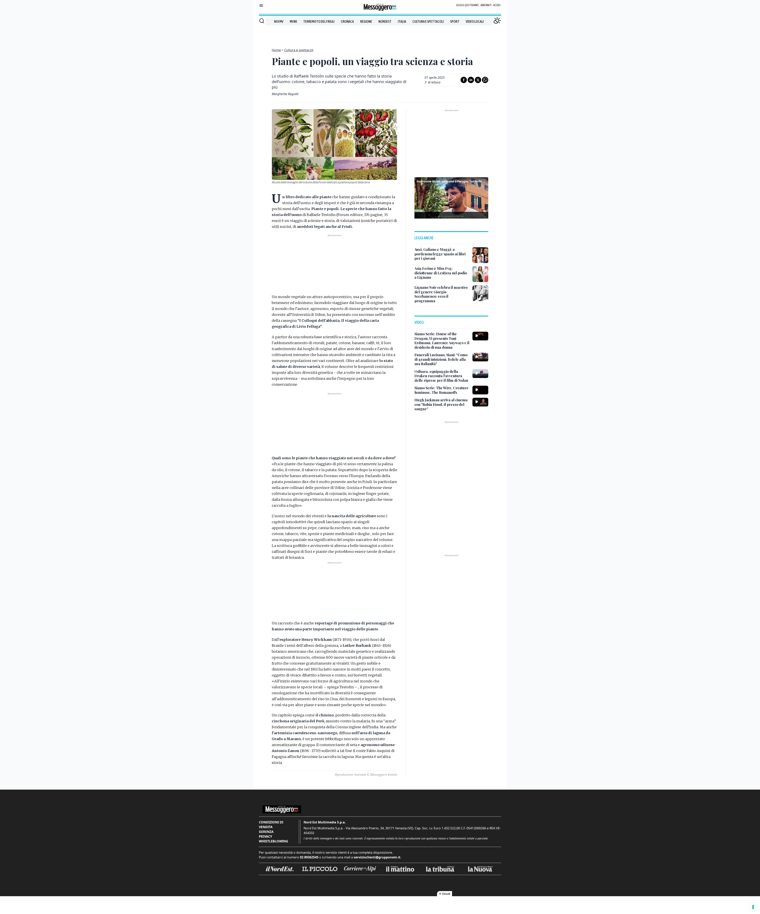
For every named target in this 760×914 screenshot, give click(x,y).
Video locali (475, 21)
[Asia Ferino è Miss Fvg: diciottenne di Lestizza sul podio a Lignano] (480, 274)
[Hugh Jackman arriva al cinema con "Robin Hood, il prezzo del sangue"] (480, 402)
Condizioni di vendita (271, 824)
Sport (454, 21)
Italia (402, 21)
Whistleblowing (273, 841)
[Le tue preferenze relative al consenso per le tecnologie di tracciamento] (753, 907)
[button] (451, 197)
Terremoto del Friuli (318, 21)
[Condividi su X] (478, 80)
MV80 (293, 21)
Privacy (265, 836)
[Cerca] (262, 21)
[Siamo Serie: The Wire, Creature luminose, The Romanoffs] (480, 390)
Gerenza (266, 832)
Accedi (496, 5)
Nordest (384, 21)
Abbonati (486, 5)
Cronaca (347, 21)
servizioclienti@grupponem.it (377, 857)
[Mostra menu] (261, 5)
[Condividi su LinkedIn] (471, 80)
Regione (366, 21)
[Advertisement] (380, 34)
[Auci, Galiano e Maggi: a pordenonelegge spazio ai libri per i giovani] (480, 255)
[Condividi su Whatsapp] (485, 80)
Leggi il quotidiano (467, 5)
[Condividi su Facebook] (464, 80)
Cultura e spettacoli (428, 21)
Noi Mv (278, 21)
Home (276, 50)
